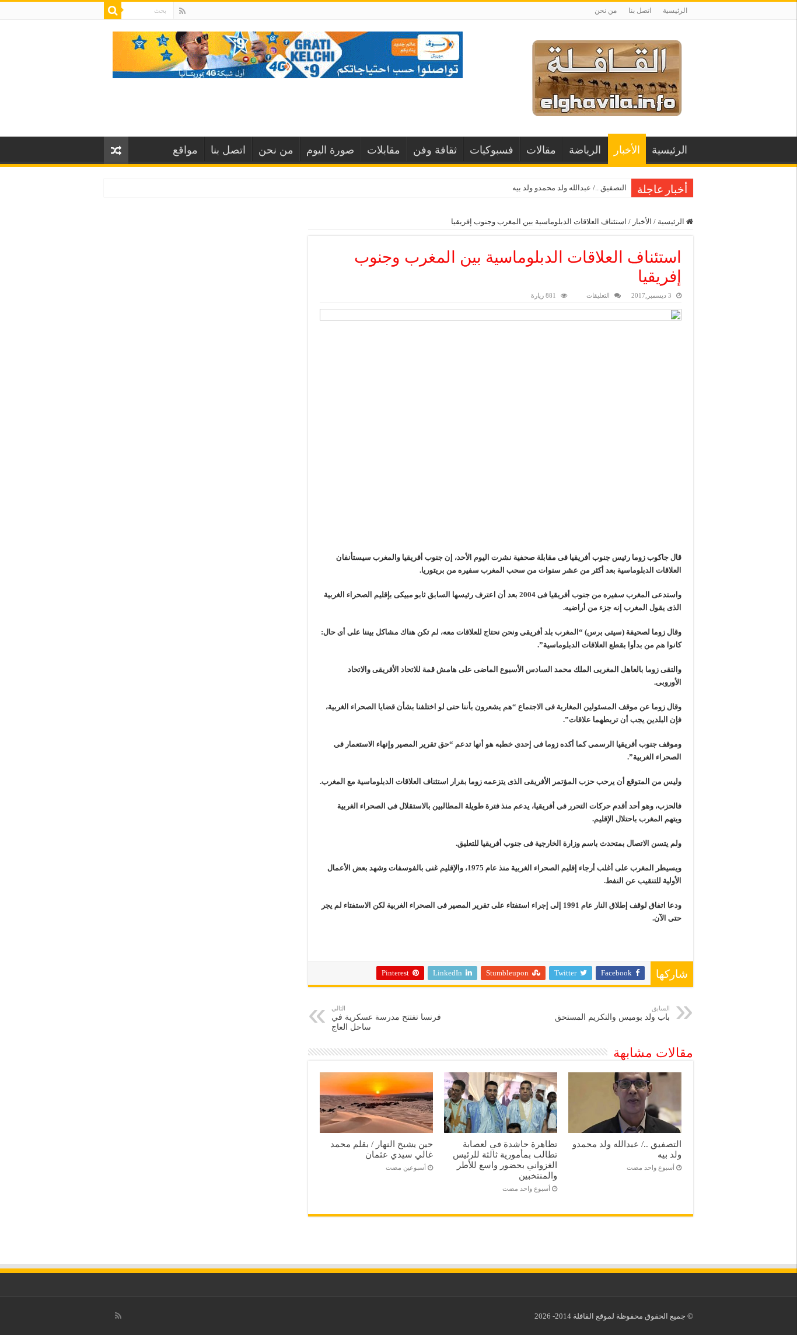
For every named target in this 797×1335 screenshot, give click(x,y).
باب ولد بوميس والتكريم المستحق (612, 1013)
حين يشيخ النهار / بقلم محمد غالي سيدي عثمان (381, 1149)
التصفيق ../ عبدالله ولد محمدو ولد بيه (569, 187)
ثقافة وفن (435, 150)
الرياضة (585, 150)
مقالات (541, 150)
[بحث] (112, 10)
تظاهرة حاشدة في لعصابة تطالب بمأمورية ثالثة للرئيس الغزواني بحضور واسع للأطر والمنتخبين (505, 1159)
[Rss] (182, 11)
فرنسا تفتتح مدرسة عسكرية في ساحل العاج (386, 1018)
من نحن (606, 10)
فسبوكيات (491, 150)
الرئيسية (675, 10)
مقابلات (383, 150)
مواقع (185, 150)
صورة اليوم (330, 150)
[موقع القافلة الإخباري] (607, 75)
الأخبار (627, 150)
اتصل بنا (639, 10)
